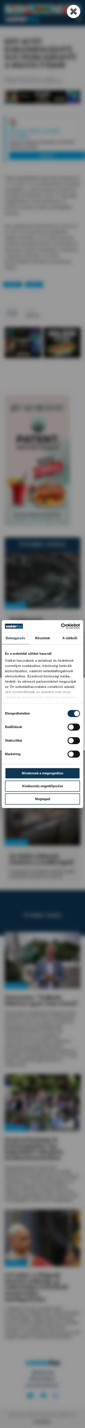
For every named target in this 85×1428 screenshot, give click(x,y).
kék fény (12, 284)
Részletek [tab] (42, 638)
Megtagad (42, 799)
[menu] (78, 19)
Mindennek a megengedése (42, 773)
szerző (29, 310)
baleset (34, 284)
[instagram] (55, 1396)
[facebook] (43, 1396)
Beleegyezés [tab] (15, 638)
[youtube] (30, 1396)
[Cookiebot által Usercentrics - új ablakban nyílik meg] (61, 626)
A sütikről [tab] (69, 638)
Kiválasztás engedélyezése (42, 786)
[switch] (74, 726)
